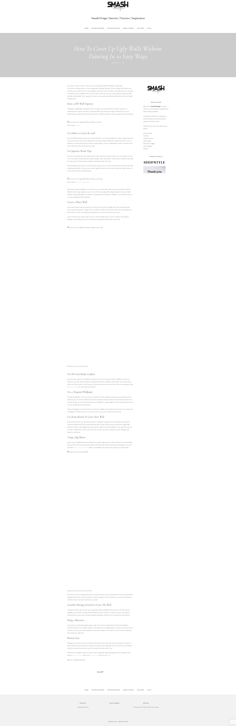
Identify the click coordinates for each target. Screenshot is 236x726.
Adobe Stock (86, 182)
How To (69, 660)
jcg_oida (78, 182)
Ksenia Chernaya (78, 591)
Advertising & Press (83, 707)
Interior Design (79, 660)
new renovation (73, 387)
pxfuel (78, 125)
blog (109, 655)
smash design (123, 721)
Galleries (140, 690)
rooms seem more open (81, 447)
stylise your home (77, 655)
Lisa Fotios (76, 366)
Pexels (86, 366)
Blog (149, 690)
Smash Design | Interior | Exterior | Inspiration (118, 18)
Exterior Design (113, 690)
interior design (94, 655)
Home (87, 690)
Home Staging (128, 690)
